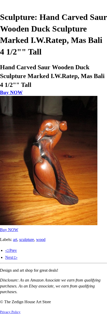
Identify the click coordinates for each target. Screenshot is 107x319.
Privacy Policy (10, 312)
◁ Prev (11, 250)
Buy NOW (11, 92)
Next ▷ (11, 257)
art (15, 239)
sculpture (26, 239)
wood (40, 239)
